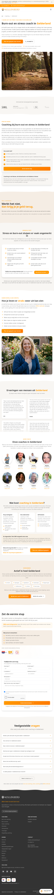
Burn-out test (5, 821)
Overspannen (5, 828)
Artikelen (4, 844)
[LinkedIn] (7, 871)
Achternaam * (30, 666)
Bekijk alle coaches (37, 596)
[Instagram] (15, 871)
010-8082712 (30, 41)
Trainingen (4, 830)
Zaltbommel (18, 586)
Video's (3, 855)
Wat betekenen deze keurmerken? (10, 883)
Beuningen (37, 586)
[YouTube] (11, 871)
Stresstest (4, 826)
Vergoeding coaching (7, 833)
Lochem (28, 586)
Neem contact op (26, 778)
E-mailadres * (7, 671)
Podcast (3, 853)
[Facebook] (3, 871)
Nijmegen (17, 582)
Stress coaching (5, 824)
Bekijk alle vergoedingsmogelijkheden (12, 552)
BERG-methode (40, 306)
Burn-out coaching (6, 819)
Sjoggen (30, 821)
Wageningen (46, 582)
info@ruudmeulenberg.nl (34, 840)
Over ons (4, 839)
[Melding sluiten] (52, 2)
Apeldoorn (26, 582)
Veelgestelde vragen (6, 848)
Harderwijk (36, 582)
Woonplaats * (7, 676)
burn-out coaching (27, 783)
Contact (3, 842)
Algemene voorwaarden (7, 892)
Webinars (4, 858)
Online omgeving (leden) (10, 811)
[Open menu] (50, 9)
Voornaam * (7, 666)
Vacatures (4, 851)
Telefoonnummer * (31, 671)
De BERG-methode (32, 819)
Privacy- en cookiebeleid (20, 892)
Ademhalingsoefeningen (7, 846)
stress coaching (36, 783)
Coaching (7, 16)
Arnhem (8, 582)
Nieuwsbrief (4, 860)
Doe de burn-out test (41, 272)
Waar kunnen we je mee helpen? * (12, 683)
